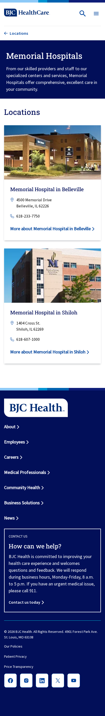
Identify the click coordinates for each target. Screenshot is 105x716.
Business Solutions (22, 503)
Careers (11, 457)
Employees (14, 442)
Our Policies (13, 646)
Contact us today (24, 602)
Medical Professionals (25, 472)
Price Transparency (18, 666)
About (10, 426)
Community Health (22, 487)
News (9, 518)
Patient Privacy (15, 656)
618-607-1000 (28, 339)
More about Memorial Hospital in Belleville (50, 228)
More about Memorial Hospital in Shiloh (47, 352)
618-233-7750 (28, 216)
